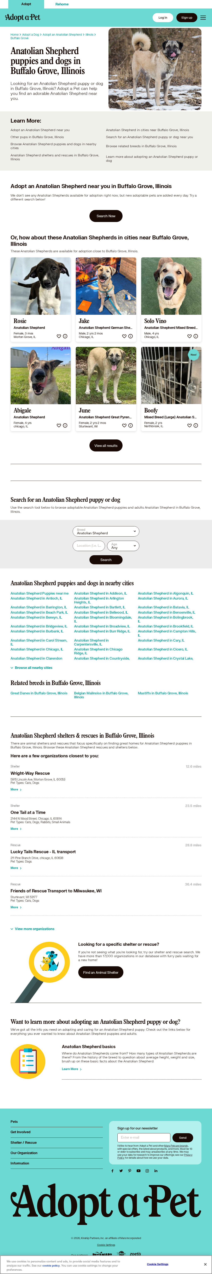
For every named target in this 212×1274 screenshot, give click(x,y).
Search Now (106, 216)
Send (182, 1137)
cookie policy (51, 1265)
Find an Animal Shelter (100, 972)
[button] (58, 336)
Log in (163, 17)
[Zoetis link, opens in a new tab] (135, 1254)
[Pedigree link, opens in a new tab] (121, 1254)
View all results (106, 446)
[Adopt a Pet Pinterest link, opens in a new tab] (130, 1171)
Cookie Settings (106, 1244)
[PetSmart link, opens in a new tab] (102, 1254)
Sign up (186, 17)
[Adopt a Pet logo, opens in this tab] (106, 1208)
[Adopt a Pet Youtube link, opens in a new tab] (139, 1171)
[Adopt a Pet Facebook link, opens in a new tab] (113, 1171)
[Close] (205, 1264)
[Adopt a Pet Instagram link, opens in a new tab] (148, 1171)
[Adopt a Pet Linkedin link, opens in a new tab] (156, 1171)
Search (105, 560)
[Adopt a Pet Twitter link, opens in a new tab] (122, 1171)
